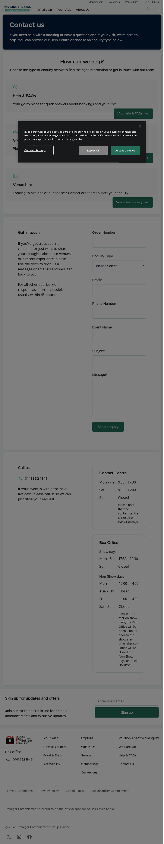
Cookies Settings (34, 150)
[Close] (140, 126)
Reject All (93, 150)
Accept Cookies (125, 150)
